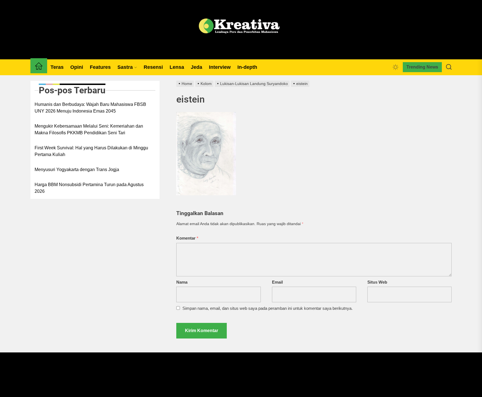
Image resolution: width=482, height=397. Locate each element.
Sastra (125, 67)
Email (277, 282)
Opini (76, 67)
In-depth (247, 67)
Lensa (177, 67)
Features (100, 67)
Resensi (153, 67)
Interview (220, 67)
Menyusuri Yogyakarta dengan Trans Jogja (77, 169)
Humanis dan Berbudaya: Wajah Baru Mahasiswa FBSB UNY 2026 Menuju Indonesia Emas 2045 (90, 107)
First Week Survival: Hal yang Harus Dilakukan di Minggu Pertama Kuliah (91, 151)
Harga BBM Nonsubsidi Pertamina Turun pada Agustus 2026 (89, 188)
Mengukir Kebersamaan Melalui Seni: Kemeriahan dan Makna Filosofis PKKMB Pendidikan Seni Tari (89, 129)
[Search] (449, 67)
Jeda (196, 67)
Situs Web (377, 282)
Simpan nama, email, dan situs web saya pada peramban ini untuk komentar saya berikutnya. (267, 308)
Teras (57, 67)
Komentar (187, 238)
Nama (181, 282)
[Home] (38, 67)
